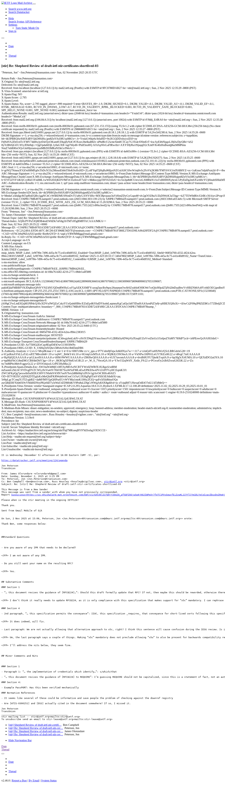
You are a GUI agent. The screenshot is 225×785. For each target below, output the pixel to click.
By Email (34, 780)
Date (11, 46)
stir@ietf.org (113, 481)
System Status (49, 780)
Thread (12, 55)
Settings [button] (12, 24)
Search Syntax (16, 21)
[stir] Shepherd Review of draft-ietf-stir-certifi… (35, 724)
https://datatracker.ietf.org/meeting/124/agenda (34, 460)
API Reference (33, 21)
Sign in (12, 31)
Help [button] (11, 18)
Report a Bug (19, 780)
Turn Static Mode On (27, 27)
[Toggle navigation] (34, 3)
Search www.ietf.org (19, 8)
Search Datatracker (19, 12)
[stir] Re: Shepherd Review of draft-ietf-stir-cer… (35, 728)
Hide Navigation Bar (20, 740)
